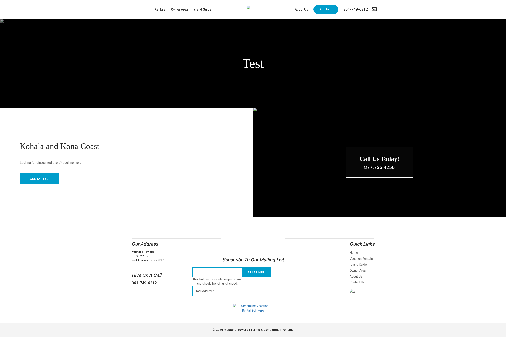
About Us (301, 9)
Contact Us (39, 179)
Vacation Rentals (361, 259)
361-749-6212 (144, 283)
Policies (288, 330)
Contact (326, 9)
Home (354, 253)
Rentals (160, 9)
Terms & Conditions (265, 330)
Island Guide (202, 9)
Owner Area (179, 9)
